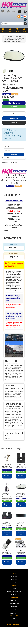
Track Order (14, 579)
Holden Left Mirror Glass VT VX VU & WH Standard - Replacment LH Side (20, 496)
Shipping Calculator (7, 476)
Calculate (14, 154)
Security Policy (14, 613)
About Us (14, 588)
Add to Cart (14, 118)
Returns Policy (14, 600)
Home (5, 36)
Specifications (14, 162)
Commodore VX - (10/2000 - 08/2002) (14, 38)
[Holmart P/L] (14, 5)
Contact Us (14, 594)
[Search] (25, 23)
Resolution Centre (14, 582)
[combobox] (12, 23)
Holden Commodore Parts (14, 36)
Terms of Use (14, 610)
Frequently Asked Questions (14, 591)
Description (5, 162)
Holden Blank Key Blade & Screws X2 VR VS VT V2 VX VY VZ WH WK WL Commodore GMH (7, 467)
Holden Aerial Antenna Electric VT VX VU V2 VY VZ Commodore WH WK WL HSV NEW (7, 496)
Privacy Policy (14, 606)
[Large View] (4, 71)
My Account (14, 576)
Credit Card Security (14, 603)
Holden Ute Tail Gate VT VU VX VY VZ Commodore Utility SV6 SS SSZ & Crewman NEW (20, 525)
